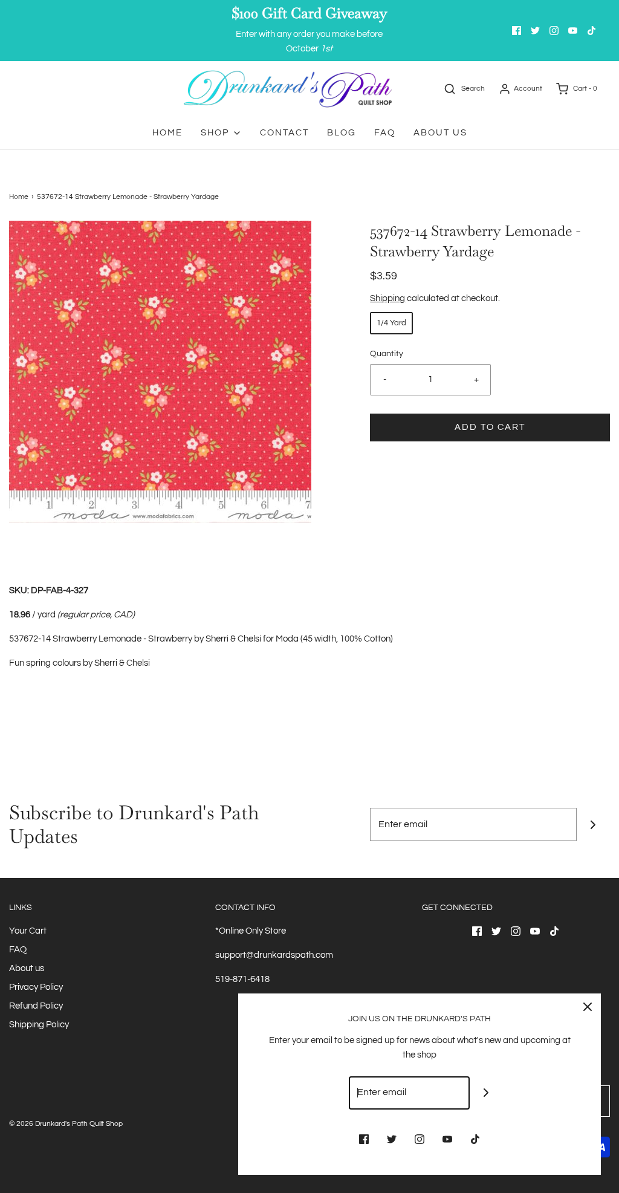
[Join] (593, 824)
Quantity (386, 353)
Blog (341, 132)
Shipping (387, 298)
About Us (440, 132)
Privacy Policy (36, 987)
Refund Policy (36, 1005)
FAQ (384, 132)
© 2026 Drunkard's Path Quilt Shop (66, 1124)
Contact (284, 132)
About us (26, 968)
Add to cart (490, 427)
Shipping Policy (39, 1024)
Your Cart (28, 930)
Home (167, 132)
